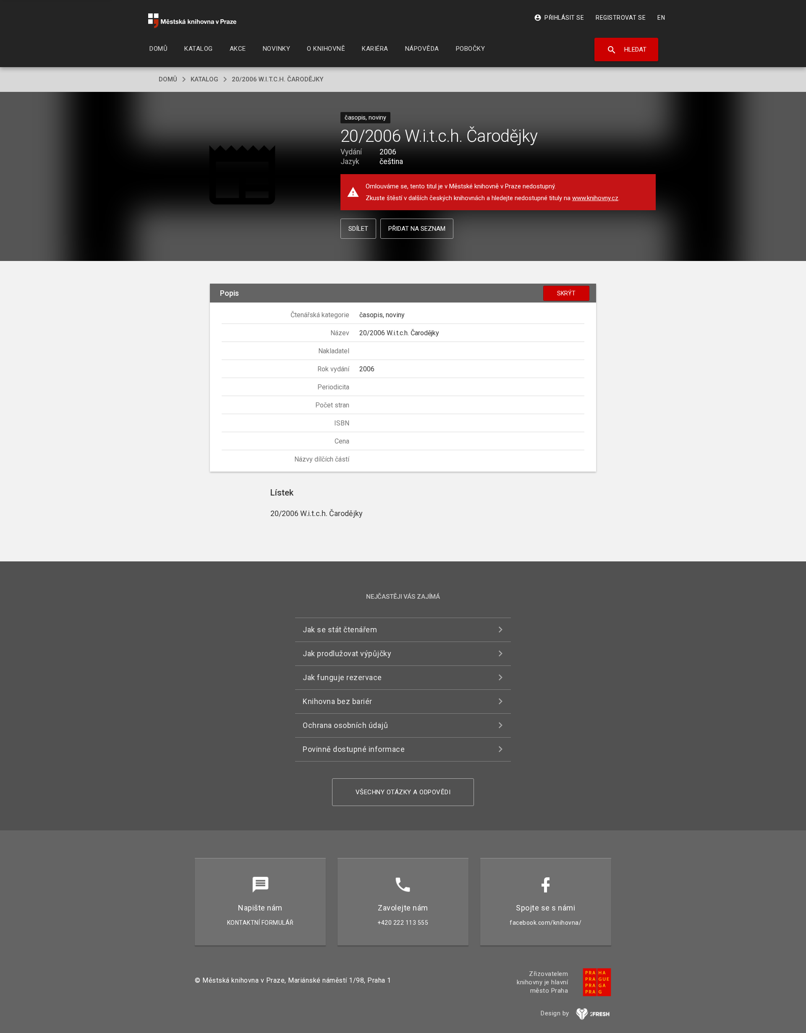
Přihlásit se (559, 17)
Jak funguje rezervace (342, 677)
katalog (204, 79)
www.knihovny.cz (595, 198)
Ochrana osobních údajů (345, 725)
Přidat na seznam (416, 228)
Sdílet (358, 228)
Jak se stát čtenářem (340, 629)
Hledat (626, 50)
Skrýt (566, 293)
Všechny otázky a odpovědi (403, 792)
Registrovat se (621, 17)
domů (168, 79)
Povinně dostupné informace (354, 749)
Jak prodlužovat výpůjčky (347, 653)
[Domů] (192, 21)
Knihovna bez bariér (337, 701)
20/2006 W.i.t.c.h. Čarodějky (277, 79)
